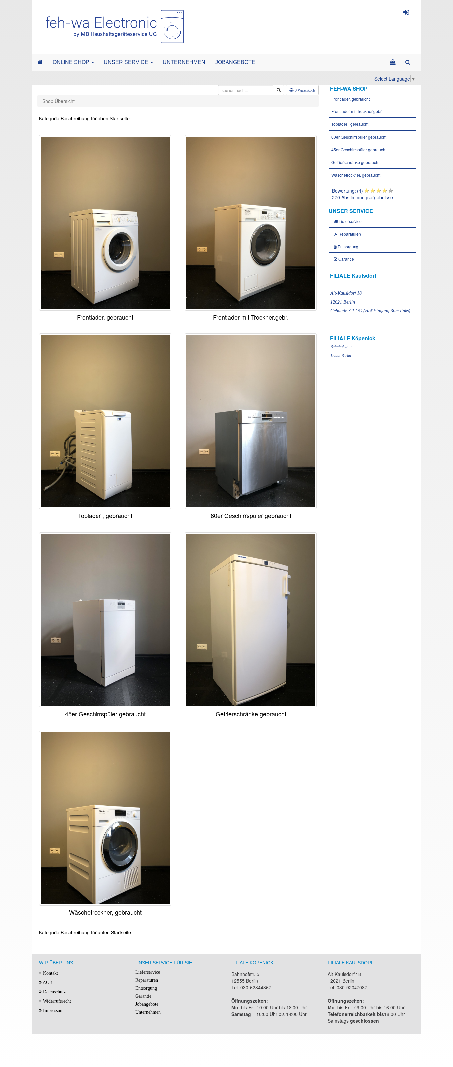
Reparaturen (349, 234)
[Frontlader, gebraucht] (105, 222)
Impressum (53, 1010)
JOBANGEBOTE (235, 62)
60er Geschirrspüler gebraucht (358, 137)
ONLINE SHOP (72, 62)
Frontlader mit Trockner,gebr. (356, 111)
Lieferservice (350, 221)
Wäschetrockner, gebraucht (355, 175)
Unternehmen (148, 1012)
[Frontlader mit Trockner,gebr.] (251, 222)
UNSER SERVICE (127, 62)
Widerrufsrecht (56, 1001)
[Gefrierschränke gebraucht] (251, 618)
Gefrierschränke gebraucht (354, 162)
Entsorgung (347, 246)
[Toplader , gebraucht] (105, 420)
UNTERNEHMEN (184, 62)
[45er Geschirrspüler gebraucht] (105, 618)
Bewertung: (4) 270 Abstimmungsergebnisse (362, 194)
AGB (47, 982)
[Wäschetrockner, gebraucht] (105, 817)
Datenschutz (54, 991)
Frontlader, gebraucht (350, 99)
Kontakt (50, 973)
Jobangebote (146, 1004)
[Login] (406, 13)
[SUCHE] (407, 62)
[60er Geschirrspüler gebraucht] (251, 420)
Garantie (345, 259)
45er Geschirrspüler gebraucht (358, 149)
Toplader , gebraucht (349, 124)
